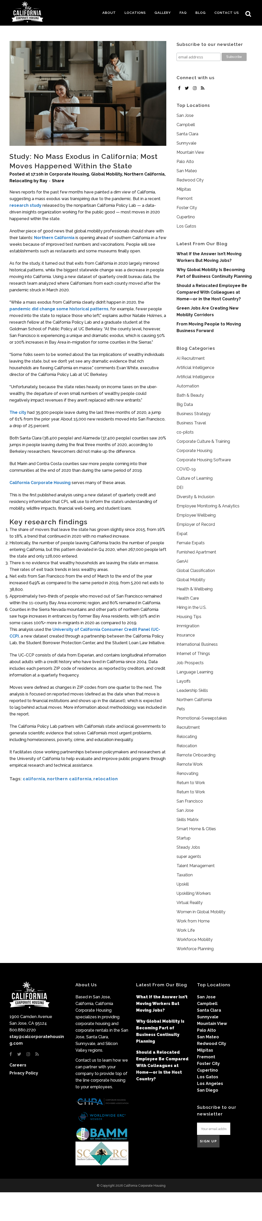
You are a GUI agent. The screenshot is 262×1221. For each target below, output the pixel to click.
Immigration (188, 625)
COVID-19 (186, 469)
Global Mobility (106, 174)
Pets (181, 708)
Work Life (186, 930)
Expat (182, 533)
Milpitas (184, 189)
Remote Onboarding (196, 755)
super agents (189, 856)
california (34, 778)
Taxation (185, 875)
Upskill (183, 884)
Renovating (187, 773)
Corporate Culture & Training (203, 441)
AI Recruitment (191, 358)
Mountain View (190, 152)
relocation (105, 778)
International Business (197, 644)
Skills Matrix (188, 819)
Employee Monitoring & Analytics (208, 506)
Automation (188, 386)
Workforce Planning (195, 948)
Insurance (186, 635)
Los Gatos (186, 226)
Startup (184, 838)
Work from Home (193, 921)
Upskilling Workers (194, 893)
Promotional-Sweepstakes (202, 718)
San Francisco (190, 801)
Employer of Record (196, 524)
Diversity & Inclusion (195, 496)
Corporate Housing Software (204, 459)
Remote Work (190, 764)
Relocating (20, 180)
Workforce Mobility (195, 939)
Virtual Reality (190, 902)
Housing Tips (189, 616)
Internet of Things (193, 653)
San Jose (185, 115)
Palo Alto (185, 161)
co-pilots (185, 432)
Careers (17, 1065)
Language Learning (195, 672)
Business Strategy (194, 413)
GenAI (182, 561)
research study (25, 205)
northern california (69, 778)
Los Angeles (210, 1083)
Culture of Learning (195, 478)
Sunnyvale (186, 143)
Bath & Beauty (190, 395)
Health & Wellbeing (195, 589)
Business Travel (191, 422)
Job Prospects (190, 662)
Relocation (187, 745)
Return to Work (191, 782)
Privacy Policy (23, 1073)
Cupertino (186, 216)
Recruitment (188, 727)
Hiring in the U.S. (191, 607)
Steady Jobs (188, 847)
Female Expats (191, 542)
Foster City (187, 207)
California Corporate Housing (40, 482)
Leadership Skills (192, 690)
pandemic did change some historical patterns (58, 308)
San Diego (207, 1090)
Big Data (185, 404)
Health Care (188, 598)
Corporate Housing (69, 174)
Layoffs (184, 681)
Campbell (186, 124)
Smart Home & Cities (196, 828)
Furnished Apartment (196, 552)
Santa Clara (187, 133)
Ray (43, 180)
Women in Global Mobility (201, 911)
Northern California (144, 174)
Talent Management (196, 865)
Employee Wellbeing (196, 515)
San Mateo (187, 170)
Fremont (185, 198)
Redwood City (190, 180)
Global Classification (196, 570)
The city (17, 412)
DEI (180, 487)
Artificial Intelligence (195, 367)
